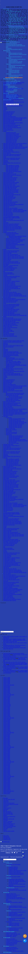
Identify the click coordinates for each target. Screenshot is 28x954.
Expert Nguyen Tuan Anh (12, 138)
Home (4, 156)
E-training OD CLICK (8, 130)
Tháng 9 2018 (6, 778)
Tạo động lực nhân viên (9, 269)
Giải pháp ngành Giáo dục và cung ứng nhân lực (15, 143)
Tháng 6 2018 (6, 782)
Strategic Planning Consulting (13, 238)
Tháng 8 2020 (6, 750)
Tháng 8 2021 (6, 736)
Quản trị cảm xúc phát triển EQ (10, 254)
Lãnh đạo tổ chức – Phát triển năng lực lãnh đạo (15, 210)
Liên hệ (5, 511)
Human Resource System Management (15, 239)
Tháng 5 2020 (6, 754)
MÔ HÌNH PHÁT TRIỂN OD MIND (11, 217)
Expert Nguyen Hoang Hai (12, 134)
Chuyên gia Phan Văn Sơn (15, 427)
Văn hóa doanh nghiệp (8, 831)
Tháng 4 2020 (6, 755)
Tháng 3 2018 (6, 786)
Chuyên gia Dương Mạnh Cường (17, 418)
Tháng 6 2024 (6, 699)
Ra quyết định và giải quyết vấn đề (11, 262)
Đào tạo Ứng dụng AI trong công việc (12, 127)
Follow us (8, 852)
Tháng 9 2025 (6, 686)
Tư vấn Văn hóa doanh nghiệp (10, 287)
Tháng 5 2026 (6, 680)
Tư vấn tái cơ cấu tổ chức (9, 284)
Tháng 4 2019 (6, 770)
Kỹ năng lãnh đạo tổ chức (9, 321)
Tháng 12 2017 (7, 789)
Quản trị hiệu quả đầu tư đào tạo (14, 49)
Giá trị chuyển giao (7, 330)
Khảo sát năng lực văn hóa (9, 178)
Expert (4, 131)
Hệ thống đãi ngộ (13, 868)
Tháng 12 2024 (7, 693)
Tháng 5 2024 (6, 700)
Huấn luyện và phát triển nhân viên (11, 158)
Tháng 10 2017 (7, 792)
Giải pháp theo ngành (8, 78)
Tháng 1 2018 (6, 788)
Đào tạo (5, 392)
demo (4, 110)
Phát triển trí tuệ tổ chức (9, 230)
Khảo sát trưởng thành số (15, 56)
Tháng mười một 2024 (8, 694)
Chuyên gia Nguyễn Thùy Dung (16, 423)
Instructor (5, 160)
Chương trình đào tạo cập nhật (10, 804)
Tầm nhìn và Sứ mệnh (11, 87)
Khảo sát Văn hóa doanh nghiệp (17, 65)
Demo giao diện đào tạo (9, 111)
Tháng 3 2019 (6, 771)
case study (5, 800)
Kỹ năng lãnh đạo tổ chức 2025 (10, 192)
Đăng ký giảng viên (8, 114)
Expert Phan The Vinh (11, 141)
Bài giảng (5, 798)
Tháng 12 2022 (7, 716)
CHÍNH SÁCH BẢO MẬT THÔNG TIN (12, 95)
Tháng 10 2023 (7, 705)
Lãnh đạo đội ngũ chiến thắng (10, 202)
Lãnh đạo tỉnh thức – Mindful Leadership (13, 209)
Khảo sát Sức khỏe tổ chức (9, 180)
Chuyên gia (9, 417)
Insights (5, 815)
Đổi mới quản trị (7, 811)
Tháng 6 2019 (6, 767)
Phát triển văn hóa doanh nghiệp (11, 305)
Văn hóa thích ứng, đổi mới (15, 67)
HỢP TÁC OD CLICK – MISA (13, 361)
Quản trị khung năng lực (15, 871)
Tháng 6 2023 (6, 709)
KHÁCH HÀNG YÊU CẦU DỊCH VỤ (12, 163)
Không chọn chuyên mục (9, 816)
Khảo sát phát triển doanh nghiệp (11, 309)
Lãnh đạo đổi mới (7, 200)
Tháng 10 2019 (7, 763)
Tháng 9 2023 (6, 707)
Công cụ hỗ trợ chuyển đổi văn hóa (11, 104)
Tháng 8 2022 (6, 721)
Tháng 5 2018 (6, 783)
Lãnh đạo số (6, 206)
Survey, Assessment (11, 247)
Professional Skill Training (15, 237)
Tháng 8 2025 (6, 687)
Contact (5, 106)
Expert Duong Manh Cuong (12, 133)
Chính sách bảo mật (4, 857)
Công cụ (5, 806)
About (4, 84)
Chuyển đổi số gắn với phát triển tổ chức (13, 99)
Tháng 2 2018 (6, 787)
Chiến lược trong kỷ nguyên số (10, 94)
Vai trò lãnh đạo (7, 289)
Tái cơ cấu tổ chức (7, 827)
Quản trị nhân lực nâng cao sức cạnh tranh (13, 256)
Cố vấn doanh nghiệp (8, 100)
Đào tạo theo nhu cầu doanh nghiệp (12, 320)
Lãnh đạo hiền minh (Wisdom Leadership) (13, 204)
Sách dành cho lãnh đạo (12, 948)
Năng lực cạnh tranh (14, 71)
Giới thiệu (5, 416)
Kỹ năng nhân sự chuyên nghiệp (11, 322)
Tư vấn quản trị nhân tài (9, 283)
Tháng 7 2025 (6, 688)
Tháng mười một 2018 (8, 776)
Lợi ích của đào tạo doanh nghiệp (11, 304)
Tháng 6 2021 (6, 738)
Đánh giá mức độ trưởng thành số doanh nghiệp (15, 117)
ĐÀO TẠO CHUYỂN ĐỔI (9, 123)
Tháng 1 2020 (6, 759)
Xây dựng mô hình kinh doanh (10, 300)
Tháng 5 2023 (6, 710)
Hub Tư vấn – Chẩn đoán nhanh (11, 159)
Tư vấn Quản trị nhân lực (9, 282)
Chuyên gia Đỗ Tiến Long (15, 420)
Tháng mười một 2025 (8, 685)
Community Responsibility (12, 233)
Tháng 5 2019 (6, 769)
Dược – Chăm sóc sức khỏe (13, 81)
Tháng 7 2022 (6, 722)
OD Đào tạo (6, 892)
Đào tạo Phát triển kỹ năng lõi (10, 126)
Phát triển (5, 820)
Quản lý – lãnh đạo (7, 821)
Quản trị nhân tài (13, 60)
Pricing (5, 231)
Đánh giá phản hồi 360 (8, 121)
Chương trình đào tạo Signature (14, 44)
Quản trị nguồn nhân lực (9, 823)
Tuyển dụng (9, 434)
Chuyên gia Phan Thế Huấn (15, 424)
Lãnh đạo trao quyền (8, 214)
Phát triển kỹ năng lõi (11, 43)
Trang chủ (5, 581)
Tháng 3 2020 (6, 756)
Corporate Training (10, 234)
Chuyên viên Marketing (8, 312)
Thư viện (5, 828)
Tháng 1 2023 (6, 715)
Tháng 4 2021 (6, 741)
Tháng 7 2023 (6, 708)
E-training (8, 48)
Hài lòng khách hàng (14, 72)
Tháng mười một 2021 (8, 732)
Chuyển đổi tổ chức (11, 893)
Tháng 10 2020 (7, 748)
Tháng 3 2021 (6, 742)
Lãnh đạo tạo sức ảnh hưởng (10, 208)
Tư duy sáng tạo (7, 280)
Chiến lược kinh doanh (8, 803)
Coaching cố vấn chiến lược (16, 26)
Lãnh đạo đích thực (8, 199)
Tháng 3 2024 (6, 703)
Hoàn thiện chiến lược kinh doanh (11, 155)
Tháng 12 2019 (7, 760)
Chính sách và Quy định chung (10, 97)
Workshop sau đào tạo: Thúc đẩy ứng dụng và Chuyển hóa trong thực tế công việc (14, 646)
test (4, 271)
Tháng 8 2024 (6, 697)
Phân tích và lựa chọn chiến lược (11, 223)
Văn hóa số (12, 66)
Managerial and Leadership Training (17, 236)
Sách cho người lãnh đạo (9, 826)
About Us (5, 86)
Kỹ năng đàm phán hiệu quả (10, 187)
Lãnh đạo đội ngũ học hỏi (9, 203)
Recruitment (6, 264)
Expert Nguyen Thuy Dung (12, 137)
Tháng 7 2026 (6, 677)
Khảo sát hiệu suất (7, 176)
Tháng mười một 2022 (8, 717)
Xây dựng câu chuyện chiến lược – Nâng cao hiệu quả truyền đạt (14, 659)
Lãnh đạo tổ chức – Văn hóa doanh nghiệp (13, 211)
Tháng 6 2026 (6, 678)
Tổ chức (5, 275)
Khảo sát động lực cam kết (15, 61)
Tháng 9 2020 (6, 749)
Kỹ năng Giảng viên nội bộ (9, 188)
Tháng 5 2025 (6, 691)
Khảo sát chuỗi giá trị (14, 70)
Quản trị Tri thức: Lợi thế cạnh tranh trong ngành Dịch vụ (15, 655)
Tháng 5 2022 (6, 725)
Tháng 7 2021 (6, 737)
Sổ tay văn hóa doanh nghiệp (16, 951)
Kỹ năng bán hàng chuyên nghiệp (11, 186)
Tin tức (5, 550)
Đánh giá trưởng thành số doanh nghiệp (13, 122)
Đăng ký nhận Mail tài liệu (9, 116)
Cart (4, 91)
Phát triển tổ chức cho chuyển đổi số (12, 226)
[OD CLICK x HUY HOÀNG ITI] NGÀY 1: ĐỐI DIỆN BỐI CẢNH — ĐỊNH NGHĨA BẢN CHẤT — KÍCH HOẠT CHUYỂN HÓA (15, 640)
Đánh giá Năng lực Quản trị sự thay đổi (12, 119)
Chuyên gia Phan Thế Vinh (15, 426)
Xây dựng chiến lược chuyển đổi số (12, 293)
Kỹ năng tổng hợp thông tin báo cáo (11, 194)
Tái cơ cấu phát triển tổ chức (10, 267)
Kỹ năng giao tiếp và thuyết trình (11, 189)
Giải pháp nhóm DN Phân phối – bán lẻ (12, 144)
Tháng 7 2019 (6, 766)
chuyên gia (6, 805)
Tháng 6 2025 (6, 689)
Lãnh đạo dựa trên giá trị (9, 198)
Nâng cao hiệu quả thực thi (13, 42)
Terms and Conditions (8, 270)
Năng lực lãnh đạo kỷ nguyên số (17, 886)
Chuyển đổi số (6, 356)
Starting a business (8, 266)
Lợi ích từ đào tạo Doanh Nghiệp (11, 216)
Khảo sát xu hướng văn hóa (10, 183)
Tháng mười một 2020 (8, 747)
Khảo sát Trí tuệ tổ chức (9, 181)
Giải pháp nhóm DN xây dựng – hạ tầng (12, 145)
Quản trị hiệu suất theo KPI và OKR (17, 870)
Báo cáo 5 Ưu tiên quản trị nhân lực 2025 (13, 88)
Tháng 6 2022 (6, 724)
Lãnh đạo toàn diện (8, 213)
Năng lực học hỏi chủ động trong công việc (13, 220)
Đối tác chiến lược (7, 326)
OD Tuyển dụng (7, 952)
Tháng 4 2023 (6, 711)
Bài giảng (5, 87)
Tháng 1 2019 (6, 774)
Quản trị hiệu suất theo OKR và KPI (11, 255)
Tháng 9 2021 (6, 735)
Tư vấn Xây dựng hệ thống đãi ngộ (11, 288)
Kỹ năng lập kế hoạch (8, 193)
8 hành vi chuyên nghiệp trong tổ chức (12, 83)
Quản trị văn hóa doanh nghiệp (10, 261)
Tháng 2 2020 (6, 758)
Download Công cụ (11, 949)
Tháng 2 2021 (6, 743)
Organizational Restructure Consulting (15, 244)
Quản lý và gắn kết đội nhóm (10, 252)
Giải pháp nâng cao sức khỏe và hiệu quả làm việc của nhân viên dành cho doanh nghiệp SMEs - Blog (15, 663)
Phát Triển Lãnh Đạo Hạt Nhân (16, 27)
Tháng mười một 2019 (8, 761)
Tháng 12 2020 (7, 746)
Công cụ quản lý (7, 808)
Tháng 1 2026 (6, 683)
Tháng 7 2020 (6, 752)
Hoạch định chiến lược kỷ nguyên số (12, 154)
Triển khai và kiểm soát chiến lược (11, 276)
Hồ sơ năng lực (10, 92)
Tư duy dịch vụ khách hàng (9, 277)
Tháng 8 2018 (6, 780)
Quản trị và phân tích (11, 947)
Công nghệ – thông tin (11, 935)
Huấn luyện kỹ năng (8, 814)
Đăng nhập (6, 835)
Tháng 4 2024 (6, 702)
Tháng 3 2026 (6, 682)
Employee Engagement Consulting (14, 241)
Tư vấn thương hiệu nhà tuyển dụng (12, 286)
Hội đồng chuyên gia (11, 91)
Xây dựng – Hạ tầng (11, 932)
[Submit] (1, 633)
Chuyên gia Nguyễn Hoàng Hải (16, 421)
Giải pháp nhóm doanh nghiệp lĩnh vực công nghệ (15, 147)
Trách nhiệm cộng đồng (9, 598)
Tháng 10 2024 (7, 696)
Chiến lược (9, 68)
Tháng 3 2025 (6, 692)
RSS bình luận (6, 838)
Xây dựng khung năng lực (9, 298)
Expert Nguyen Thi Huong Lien (13, 136)
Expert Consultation (10, 245)
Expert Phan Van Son (11, 142)
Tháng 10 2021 (7, 733)
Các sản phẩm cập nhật (9, 799)
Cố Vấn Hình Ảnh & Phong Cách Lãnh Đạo (13, 102)
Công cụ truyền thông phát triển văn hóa (12, 105)
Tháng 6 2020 (6, 753)
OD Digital (5, 222)
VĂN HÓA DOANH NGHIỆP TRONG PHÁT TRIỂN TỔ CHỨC (15, 665)
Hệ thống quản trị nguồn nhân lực (17, 59)
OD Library (6, 946)
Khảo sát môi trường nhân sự (10, 177)
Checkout (5, 92)
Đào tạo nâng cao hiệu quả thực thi (11, 125)
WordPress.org (6, 839)
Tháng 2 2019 (6, 772)
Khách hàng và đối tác (8, 331)
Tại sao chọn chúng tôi (8, 333)
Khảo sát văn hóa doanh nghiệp (13, 171)
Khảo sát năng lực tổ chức (15, 53)
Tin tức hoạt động (10, 86)
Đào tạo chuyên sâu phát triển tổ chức (12, 319)
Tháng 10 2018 (7, 777)
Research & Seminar (8, 825)
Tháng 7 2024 (6, 698)
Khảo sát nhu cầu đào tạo (15, 62)
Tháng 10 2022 (7, 719)
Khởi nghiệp (6, 478)
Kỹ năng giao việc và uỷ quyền (10, 191)
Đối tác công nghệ (7, 128)
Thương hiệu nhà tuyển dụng (16, 873)
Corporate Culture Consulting (13, 242)
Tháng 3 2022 (6, 727)
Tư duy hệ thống (7, 278)
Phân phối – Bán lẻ (11, 936)
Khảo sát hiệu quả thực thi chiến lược (12, 175)
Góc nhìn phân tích (7, 812)
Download (5, 809)
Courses (5, 109)
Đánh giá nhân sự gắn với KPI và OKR (12, 120)
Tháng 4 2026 (6, 681)
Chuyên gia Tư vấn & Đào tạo (10, 310)
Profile (4, 249)
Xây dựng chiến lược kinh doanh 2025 (12, 294)
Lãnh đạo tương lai (14, 76)
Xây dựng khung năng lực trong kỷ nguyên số (14, 299)
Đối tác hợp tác (7, 328)
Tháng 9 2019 (6, 764)
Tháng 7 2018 (6, 781)
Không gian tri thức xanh (9, 184)
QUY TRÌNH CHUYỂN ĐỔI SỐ (13, 362)
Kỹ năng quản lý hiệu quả (9, 323)
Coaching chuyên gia (8, 103)
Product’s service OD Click (9, 232)
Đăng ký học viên (7, 115)
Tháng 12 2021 (7, 731)
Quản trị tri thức (7, 260)
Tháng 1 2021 (6, 744)
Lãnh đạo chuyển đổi (8, 195)
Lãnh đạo (5, 817)
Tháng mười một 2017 (8, 791)
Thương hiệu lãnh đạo (8, 273)
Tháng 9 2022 (6, 720)
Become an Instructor (8, 89)
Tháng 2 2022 (6, 728)
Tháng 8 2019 (6, 765)
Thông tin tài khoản (8, 272)
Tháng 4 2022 (6, 726)
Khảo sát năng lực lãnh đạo (16, 75)
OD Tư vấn (6, 862)
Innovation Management (12, 243)
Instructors (5, 161)
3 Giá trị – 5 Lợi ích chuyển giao (14, 941)
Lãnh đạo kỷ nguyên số (8, 205)
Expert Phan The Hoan (11, 139)
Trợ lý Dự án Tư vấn (8, 317)
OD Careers (6, 332)
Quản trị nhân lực (13, 867)
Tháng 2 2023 (6, 714)
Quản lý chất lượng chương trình (11, 250)
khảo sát (5, 164)
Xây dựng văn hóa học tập (9, 302)
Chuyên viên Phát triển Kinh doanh (11, 314)
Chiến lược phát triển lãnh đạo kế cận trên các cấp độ (17, 882)
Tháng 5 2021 (6, 739)
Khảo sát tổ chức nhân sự (9, 306)
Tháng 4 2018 (6, 785)
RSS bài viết (6, 837)
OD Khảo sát (6, 50)
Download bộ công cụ (8, 113)
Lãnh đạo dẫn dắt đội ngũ (9, 197)
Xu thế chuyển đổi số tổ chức (10, 327)
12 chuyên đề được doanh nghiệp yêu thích (13, 82)
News (4, 221)
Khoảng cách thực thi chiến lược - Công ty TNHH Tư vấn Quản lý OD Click (15, 658)
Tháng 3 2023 (6, 713)
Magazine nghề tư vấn (8, 818)
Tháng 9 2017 (6, 793)
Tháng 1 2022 (6, 730)
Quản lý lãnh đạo (7, 822)
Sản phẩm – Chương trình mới (10, 265)
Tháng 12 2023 (7, 704)
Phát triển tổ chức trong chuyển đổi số (12, 227)
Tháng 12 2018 (7, 775)
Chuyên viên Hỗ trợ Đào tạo (10, 311)
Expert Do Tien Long (11, 132)
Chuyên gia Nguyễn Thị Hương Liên (17, 422)
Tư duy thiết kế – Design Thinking (11, 281)
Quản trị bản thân (7, 253)
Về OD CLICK (6, 84)
